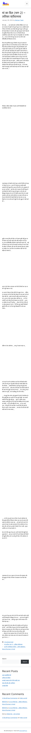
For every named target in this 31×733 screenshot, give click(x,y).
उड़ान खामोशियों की (6, 675)
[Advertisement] (15, 87)
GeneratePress (23, 730)
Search (4, 658)
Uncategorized (8, 642)
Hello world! (23, 698)
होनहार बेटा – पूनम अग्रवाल (13, 714)
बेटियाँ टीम (4, 702)
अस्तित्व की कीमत (6, 678)
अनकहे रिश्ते (5, 685)
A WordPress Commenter (10, 698)
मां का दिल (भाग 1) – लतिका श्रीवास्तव (13, 644)
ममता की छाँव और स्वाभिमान (8, 683)
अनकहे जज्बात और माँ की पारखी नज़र (11, 680)
